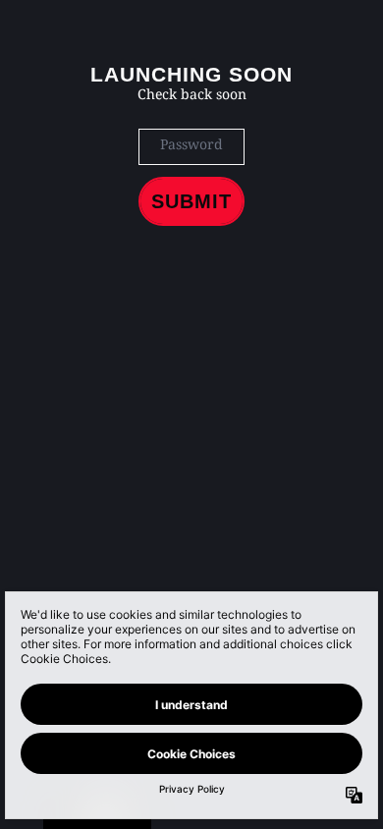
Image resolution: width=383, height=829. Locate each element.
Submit (191, 201)
